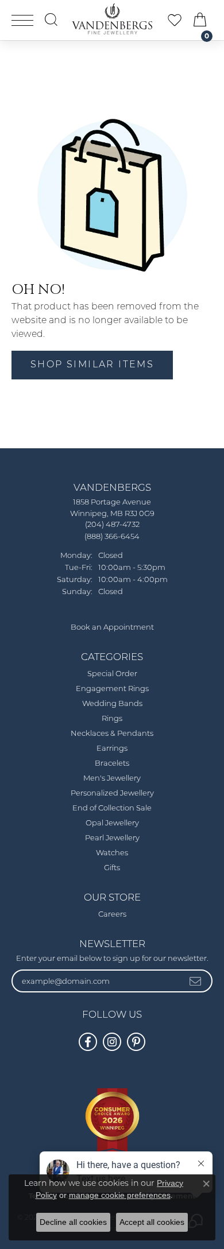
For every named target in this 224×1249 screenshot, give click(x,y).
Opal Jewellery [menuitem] (112, 823)
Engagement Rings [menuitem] (112, 689)
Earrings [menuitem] (112, 748)
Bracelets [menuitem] (112, 763)
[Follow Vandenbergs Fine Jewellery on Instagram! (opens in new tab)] (112, 1042)
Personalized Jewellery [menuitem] (112, 793)
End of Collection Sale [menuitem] (112, 808)
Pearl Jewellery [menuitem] (112, 838)
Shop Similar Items (92, 365)
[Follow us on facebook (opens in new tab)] (88, 1042)
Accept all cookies (151, 1222)
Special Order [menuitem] (112, 674)
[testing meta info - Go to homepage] (112, 18)
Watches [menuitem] (112, 853)
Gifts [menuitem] (112, 868)
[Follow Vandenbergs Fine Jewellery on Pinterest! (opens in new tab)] (136, 1042)
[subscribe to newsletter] (195, 981)
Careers (112, 914)
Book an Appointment (112, 627)
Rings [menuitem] (112, 719)
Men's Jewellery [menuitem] (112, 778)
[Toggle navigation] (22, 20)
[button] (51, 19)
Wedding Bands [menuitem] (112, 704)
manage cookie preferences (120, 1195)
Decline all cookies (73, 1222)
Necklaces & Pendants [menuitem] (112, 734)
